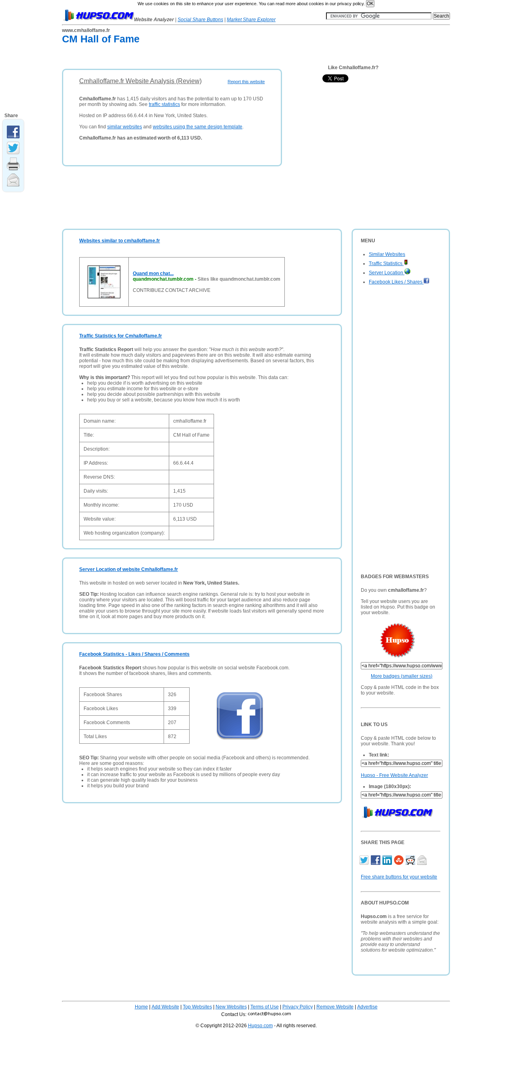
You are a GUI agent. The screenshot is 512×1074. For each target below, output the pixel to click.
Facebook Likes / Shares (396, 282)
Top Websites (197, 1007)
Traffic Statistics (386, 263)
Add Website (165, 1007)
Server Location (386, 272)
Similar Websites (387, 254)
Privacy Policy (297, 1007)
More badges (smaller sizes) (401, 676)
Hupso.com (260, 1025)
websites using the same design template (197, 127)
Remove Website (335, 1007)
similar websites (124, 127)
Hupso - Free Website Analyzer (394, 775)
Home (141, 1007)
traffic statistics (164, 104)
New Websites (231, 1007)
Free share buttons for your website (399, 877)
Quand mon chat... (153, 273)
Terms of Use (264, 1007)
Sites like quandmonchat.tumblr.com (239, 279)
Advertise (367, 1007)
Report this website (246, 81)
